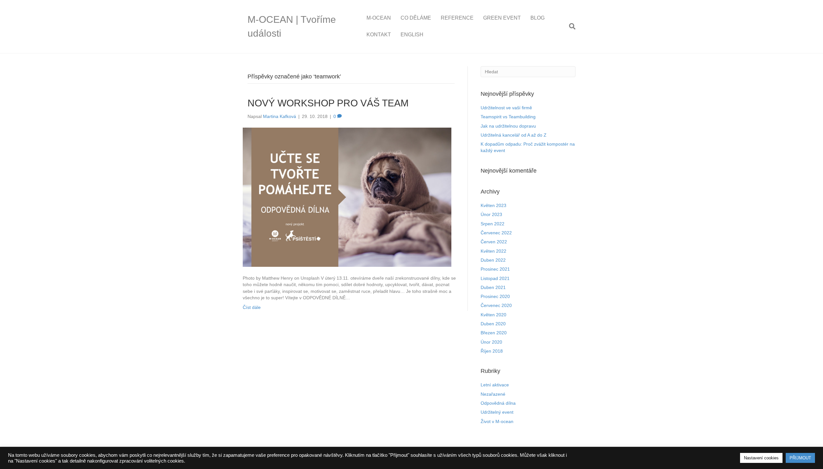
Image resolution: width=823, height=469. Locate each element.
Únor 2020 (491, 342)
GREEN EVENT (502, 18)
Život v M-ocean (497, 421)
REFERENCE (457, 18)
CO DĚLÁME (416, 18)
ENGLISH (412, 34)
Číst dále (252, 307)
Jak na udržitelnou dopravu (508, 126)
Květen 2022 (493, 251)
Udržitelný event (497, 412)
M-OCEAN (378, 18)
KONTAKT (378, 34)
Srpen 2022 (492, 223)
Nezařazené (493, 394)
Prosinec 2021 (495, 269)
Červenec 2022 (496, 232)
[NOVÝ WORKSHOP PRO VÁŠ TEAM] (347, 196)
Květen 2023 (493, 205)
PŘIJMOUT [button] (800, 457)
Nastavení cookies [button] (761, 457)
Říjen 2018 (492, 351)
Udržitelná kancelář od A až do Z (514, 135)
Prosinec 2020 (495, 296)
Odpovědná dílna (498, 403)
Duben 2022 (493, 260)
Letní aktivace (495, 384)
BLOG (537, 18)
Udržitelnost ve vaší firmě (506, 107)
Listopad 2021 (495, 278)
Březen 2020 (494, 332)
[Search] (569, 26)
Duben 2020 (493, 323)
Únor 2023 (491, 214)
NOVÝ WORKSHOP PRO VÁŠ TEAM (328, 103)
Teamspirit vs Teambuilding (508, 116)
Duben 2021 (493, 287)
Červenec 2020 (496, 305)
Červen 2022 (494, 241)
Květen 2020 (493, 314)
